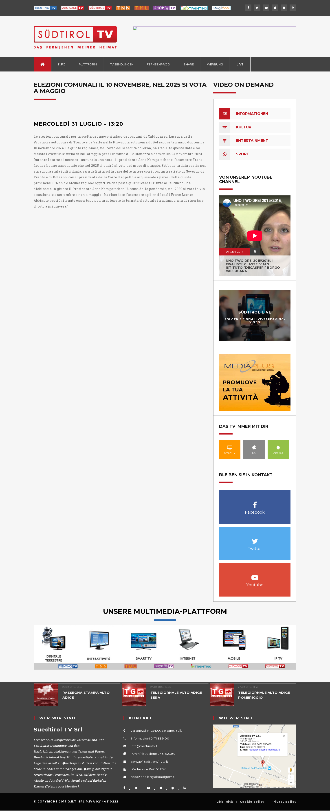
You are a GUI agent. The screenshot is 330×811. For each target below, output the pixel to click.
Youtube (254, 575)
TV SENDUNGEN (122, 64)
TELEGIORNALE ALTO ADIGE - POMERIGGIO (265, 695)
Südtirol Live (254, 312)
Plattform (88, 64)
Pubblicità (223, 802)
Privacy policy (283, 802)
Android (278, 447)
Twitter (255, 539)
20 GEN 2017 (234, 251)
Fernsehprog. (158, 64)
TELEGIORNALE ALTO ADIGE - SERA (177, 695)
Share (189, 64)
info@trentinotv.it (144, 746)
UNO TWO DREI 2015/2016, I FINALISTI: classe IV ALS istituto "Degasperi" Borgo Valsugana (253, 266)
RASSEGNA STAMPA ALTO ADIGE (86, 695)
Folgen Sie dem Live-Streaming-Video (254, 321)
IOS (254, 447)
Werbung (215, 64)
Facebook (255, 502)
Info (62, 64)
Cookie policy (252, 802)
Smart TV (230, 447)
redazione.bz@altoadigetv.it (152, 777)
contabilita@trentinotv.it (149, 761)
